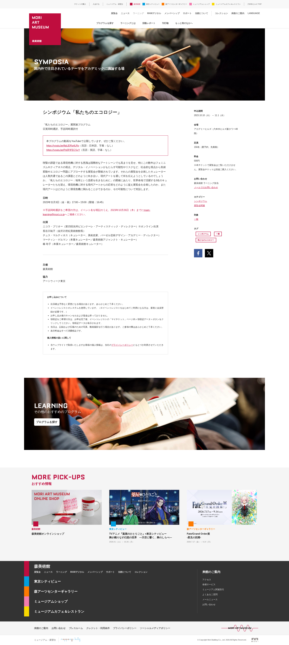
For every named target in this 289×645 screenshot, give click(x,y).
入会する (96, 4)
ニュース (125, 13)
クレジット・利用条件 (98, 628)
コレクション (221, 13)
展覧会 (114, 13)
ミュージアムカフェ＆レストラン (228, 4)
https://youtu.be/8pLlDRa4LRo (62, 145)
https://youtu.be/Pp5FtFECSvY (63, 149)
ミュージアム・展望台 (114, 4)
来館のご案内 (237, 13)
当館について (201, 13)
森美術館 (137, 4)
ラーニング (138, 13)
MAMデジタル (154, 13)
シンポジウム (200, 201)
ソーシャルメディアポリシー (155, 628)
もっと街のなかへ (184, 23)
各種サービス (208, 584)
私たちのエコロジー (206, 240)
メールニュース (210, 599)
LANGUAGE (254, 13)
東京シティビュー (153, 4)
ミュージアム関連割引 (213, 589)
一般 (196, 219)
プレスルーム (76, 628)
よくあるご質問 (210, 594)
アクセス (206, 579)
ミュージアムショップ (201, 4)
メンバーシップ (172, 13)
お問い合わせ (208, 604)
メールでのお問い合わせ (206, 187)
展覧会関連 (199, 205)
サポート (187, 13)
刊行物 (165, 23)
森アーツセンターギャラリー (176, 4)
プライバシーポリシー (122, 345)
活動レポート (148, 23)
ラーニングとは (128, 23)
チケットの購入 (80, 4)
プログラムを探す (105, 23)
